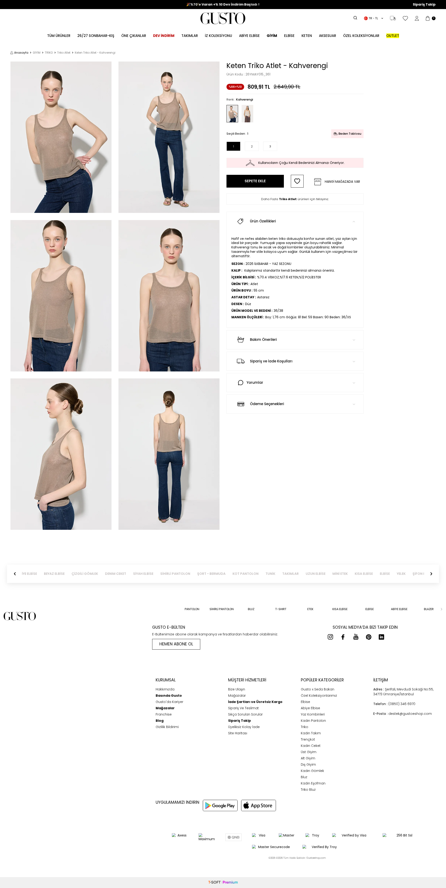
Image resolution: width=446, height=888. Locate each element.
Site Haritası (237, 733)
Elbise (289, 35)
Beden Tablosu (349, 133)
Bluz (304, 777)
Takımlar (189, 35)
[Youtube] (356, 636)
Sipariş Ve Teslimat (243, 708)
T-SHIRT (280, 609)
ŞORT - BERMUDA (216, 574)
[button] (14, 573)
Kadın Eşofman (313, 783)
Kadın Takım (311, 733)
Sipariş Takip (424, 4)
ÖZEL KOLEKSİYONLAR (361, 35)
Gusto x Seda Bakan (317, 689)
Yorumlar (254, 382)
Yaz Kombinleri (313, 714)
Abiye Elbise (310, 708)
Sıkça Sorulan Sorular (245, 714)
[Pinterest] (368, 636)
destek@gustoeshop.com (402, 713)
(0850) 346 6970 (394, 704)
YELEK (405, 574)
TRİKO (49, 53)
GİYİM (36, 53)
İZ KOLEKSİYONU (218, 35)
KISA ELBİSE (368, 574)
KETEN (307, 35)
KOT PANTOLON (250, 574)
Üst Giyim (308, 752)
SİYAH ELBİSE (148, 574)
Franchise (164, 714)
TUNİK (275, 574)
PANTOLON (192, 609)
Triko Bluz (308, 789)
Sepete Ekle (255, 181)
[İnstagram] (330, 636)
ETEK (310, 609)
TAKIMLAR (295, 574)
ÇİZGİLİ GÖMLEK (89, 574)
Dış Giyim (308, 764)
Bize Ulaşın (236, 689)
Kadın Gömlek (312, 770)
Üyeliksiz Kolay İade (244, 727)
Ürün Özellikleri (263, 221)
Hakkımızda (165, 689)
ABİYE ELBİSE (249, 35)
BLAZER (429, 609)
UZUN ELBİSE (320, 574)
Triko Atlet (63, 53)
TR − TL (373, 18)
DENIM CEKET (120, 574)
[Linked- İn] (381, 636)
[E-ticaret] (223, 882)
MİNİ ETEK (344, 574)
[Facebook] (343, 636)
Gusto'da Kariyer (169, 701)
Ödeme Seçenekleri (267, 403)
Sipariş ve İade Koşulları (271, 361)
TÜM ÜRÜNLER (58, 35)
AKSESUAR (327, 35)
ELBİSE (389, 574)
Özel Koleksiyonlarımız (319, 695)
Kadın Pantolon (313, 720)
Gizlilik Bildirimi (167, 727)
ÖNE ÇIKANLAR (133, 35)
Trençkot (308, 739)
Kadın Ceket (311, 745)
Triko (304, 727)
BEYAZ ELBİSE (59, 574)
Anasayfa (21, 53)
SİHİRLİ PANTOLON (180, 574)
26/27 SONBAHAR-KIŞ (95, 35)
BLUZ (251, 609)
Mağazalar (237, 695)
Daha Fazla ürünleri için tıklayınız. (295, 199)
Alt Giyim (308, 758)
